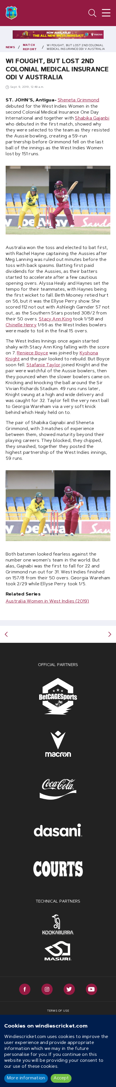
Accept (61, 1078)
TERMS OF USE (58, 1011)
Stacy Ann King (55, 319)
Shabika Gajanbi (92, 118)
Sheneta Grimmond (78, 100)
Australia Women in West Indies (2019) (47, 601)
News (10, 47)
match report (30, 47)
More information (26, 1078)
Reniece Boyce (32, 353)
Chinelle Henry (21, 325)
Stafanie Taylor (43, 365)
